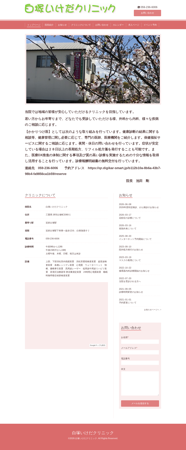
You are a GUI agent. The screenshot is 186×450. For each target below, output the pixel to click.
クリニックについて (81, 25)
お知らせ (62, 25)
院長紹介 (49, 25)
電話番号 (125, 358)
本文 (123, 369)
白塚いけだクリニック (93, 433)
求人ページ (133, 25)
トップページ (33, 25)
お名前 (124, 337)
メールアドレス (129, 348)
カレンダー (118, 25)
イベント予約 (150, 25)
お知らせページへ (152, 310)
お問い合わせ (147, 13)
